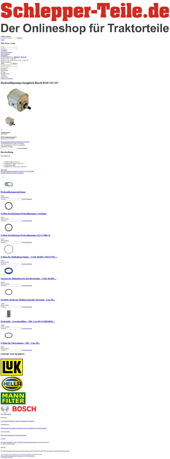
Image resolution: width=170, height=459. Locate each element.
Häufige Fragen (22, 428)
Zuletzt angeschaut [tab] (18, 173)
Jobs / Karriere (5, 456)
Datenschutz (12, 456)
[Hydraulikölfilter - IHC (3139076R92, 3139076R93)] (8, 317)
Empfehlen (26, 142)
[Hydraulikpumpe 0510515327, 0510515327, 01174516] (10, 126)
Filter (6, 435)
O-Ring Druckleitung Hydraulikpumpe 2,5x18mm (23, 213)
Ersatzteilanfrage (31, 428)
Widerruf (31, 421)
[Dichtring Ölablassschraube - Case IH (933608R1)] (8, 296)
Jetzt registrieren (5, 54)
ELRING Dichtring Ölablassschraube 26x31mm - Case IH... (28, 300)
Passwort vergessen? (6, 52)
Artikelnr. (8, 36)
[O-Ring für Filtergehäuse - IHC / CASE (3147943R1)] (8, 339)
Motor (2, 435)
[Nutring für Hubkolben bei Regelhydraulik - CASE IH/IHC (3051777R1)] (8, 275)
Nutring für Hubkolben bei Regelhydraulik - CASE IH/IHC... (28, 278)
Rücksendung (4, 428)
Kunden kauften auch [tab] (7, 173)
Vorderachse (18, 435)
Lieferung (17, 421)
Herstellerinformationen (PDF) (9, 171)
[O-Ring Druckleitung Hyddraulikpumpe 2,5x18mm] (8, 210)
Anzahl (3, 199)
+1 (1, 129)
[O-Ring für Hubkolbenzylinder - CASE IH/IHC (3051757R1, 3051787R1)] (8, 253)
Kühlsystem (11, 435)
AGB (24, 456)
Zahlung (12, 421)
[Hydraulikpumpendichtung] (8, 188)
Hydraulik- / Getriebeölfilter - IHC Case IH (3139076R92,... (28, 321)
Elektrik (24, 435)
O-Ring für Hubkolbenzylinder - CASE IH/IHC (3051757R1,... (29, 257)
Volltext (3, 36)
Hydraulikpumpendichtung (13, 192)
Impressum (19, 456)
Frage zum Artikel (6, 142)
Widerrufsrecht (30, 456)
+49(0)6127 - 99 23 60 (19, 57)
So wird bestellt (5, 421)
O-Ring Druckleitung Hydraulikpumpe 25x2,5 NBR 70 (25, 235)
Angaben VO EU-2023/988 (26, 171)
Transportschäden (42, 428)
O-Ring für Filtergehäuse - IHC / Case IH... (20, 343)
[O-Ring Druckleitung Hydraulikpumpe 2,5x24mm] (8, 231)
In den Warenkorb (22, 148)
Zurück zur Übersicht (7, 78)
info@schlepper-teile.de (30, 442)
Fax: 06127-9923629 (18, 442)
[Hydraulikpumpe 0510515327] (18, 113)
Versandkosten (25, 421)
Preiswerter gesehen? (17, 142)
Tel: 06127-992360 (6, 442)
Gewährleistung (13, 428)
